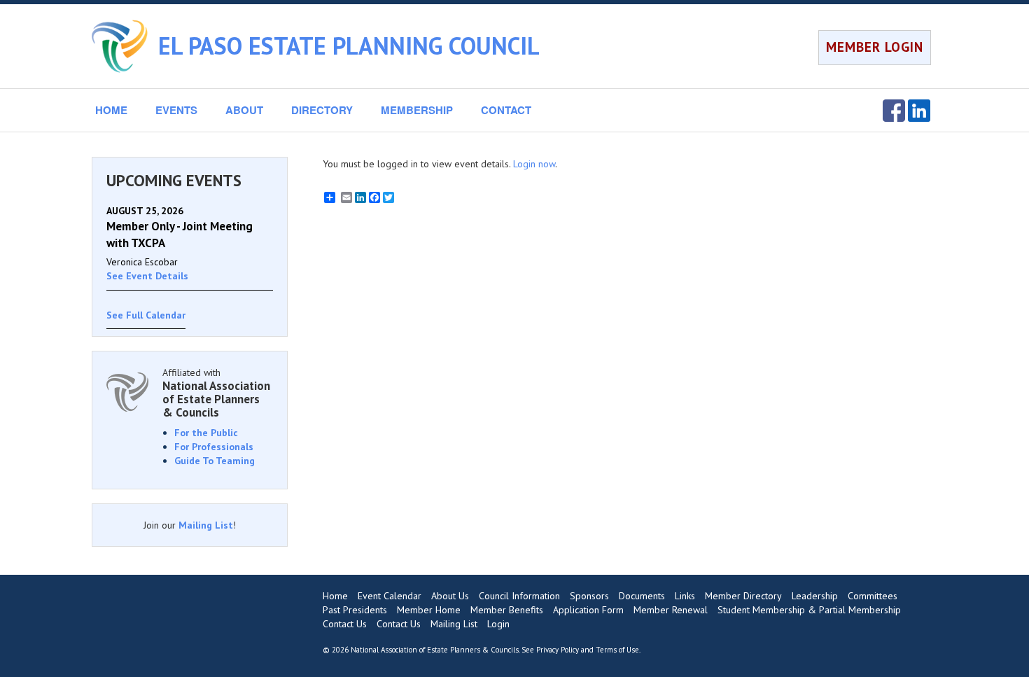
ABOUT (244, 110)
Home (335, 595)
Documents (642, 595)
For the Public (206, 432)
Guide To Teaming (214, 460)
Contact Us (345, 623)
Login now (534, 164)
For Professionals (213, 446)
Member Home (429, 609)
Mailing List (205, 525)
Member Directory (743, 595)
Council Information (519, 595)
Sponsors (589, 595)
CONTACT (506, 110)
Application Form (588, 609)
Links (685, 595)
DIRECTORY (322, 110)
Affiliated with (216, 392)
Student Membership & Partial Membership (809, 609)
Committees (872, 595)
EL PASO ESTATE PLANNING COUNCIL (349, 45)
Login (498, 623)
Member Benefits (506, 609)
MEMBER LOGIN (874, 47)
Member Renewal (671, 609)
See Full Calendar (146, 315)
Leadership (815, 595)
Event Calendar (389, 595)
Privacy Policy (557, 650)
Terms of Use (617, 650)
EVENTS (176, 110)
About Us (450, 595)
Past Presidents (355, 609)
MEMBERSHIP (417, 110)
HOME (111, 110)
